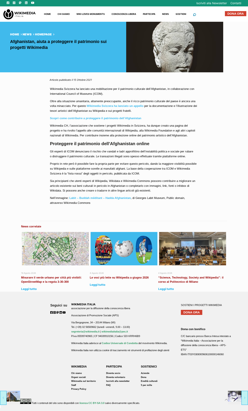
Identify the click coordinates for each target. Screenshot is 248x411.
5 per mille (146, 385)
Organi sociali (78, 377)
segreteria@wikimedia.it (85, 331)
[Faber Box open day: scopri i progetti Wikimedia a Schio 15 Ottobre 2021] (10, 397)
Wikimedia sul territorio (83, 381)
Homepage (43, 34)
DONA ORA (235, 13)
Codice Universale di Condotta (120, 343)
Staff (73, 385)
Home (14, 34)
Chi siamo (76, 373)
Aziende (145, 373)
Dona (143, 377)
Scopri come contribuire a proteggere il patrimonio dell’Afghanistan (95, 118)
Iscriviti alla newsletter (118, 381)
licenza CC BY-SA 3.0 (91, 403)
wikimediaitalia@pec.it (115, 331)
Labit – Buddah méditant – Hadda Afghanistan (100, 198)
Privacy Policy (78, 389)
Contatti (235, 3)
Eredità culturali (149, 381)
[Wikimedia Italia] (19, 14)
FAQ (108, 385)
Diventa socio (113, 373)
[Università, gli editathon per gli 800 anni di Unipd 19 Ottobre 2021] (238, 397)
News (27, 34)
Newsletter (211, 3)
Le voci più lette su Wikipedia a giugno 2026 (119, 277)
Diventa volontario (115, 377)
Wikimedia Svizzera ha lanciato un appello (114, 106)
